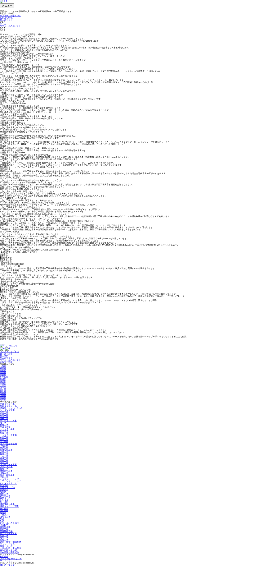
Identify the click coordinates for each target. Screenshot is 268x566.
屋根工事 (4, 418)
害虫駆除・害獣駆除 (9, 552)
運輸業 (3, 492)
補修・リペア (6, 546)
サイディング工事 (8, 420)
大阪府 (3, 366)
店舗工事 (4, 535)
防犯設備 (4, 510)
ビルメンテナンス (8, 483)
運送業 (3, 512)
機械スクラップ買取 (9, 506)
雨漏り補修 (5, 427)
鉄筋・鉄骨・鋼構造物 (10, 542)
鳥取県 (3, 400)
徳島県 (3, 393)
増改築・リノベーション (11, 408)
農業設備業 (5, 527)
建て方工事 (5, 496)
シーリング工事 (7, 410)
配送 (2, 521)
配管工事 (4, 469)
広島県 (3, 387)
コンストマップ (7, 565)
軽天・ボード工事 (8, 533)
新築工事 (4, 529)
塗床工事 (4, 477)
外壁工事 (4, 412)
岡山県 (3, 389)
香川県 (3, 391)
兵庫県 (3, 368)
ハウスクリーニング (9, 479)
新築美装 (4, 489)
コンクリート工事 (8, 464)
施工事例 (4, 356)
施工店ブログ (6, 20)
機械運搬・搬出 (7, 504)
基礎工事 (4, 460)
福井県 (3, 379)
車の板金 (4, 508)
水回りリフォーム (8, 406)
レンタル (4, 500)
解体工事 (4, 454)
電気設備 (4, 441)
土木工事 (4, 456)
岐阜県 (3, 381)
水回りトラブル (7, 487)
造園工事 (4, 452)
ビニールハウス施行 (9, 523)
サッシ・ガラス (7, 544)
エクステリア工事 (8, 435)
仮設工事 (4, 439)
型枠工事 (4, 540)
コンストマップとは (9, 351)
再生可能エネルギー (9, 550)
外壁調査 (4, 431)
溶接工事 (4, 473)
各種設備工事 (6, 450)
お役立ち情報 (6, 18)
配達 (2, 519)
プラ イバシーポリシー (11, 558)
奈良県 (3, 374)
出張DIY (4, 525)
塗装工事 (4, 414)
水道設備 (4, 446)
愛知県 (3, 383)
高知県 (3, 397)
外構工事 (4, 433)
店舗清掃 (4, 485)
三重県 (3, 385)
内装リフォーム (7, 404)
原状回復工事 (6, 531)
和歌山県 (4, 377)
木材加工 (4, 515)
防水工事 (4, 416)
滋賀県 (3, 372)
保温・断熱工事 (7, 475)
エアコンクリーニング (10, 481)
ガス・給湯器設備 (8, 443)
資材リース (5, 498)
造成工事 (4, 458)
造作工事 (4, 494)
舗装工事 (4, 462)
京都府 (3, 370)
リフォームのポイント (10, 15)
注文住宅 (4, 502)
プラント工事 (6, 466)
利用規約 (4, 556)
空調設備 (4, 448)
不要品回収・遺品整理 (10, 548)
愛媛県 (3, 395)
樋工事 (3, 423)
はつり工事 (5, 517)
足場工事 (4, 538)
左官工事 (4, 437)
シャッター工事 (7, 429)
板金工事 (4, 425)
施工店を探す (6, 354)
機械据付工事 (6, 471)
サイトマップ (6, 561)
